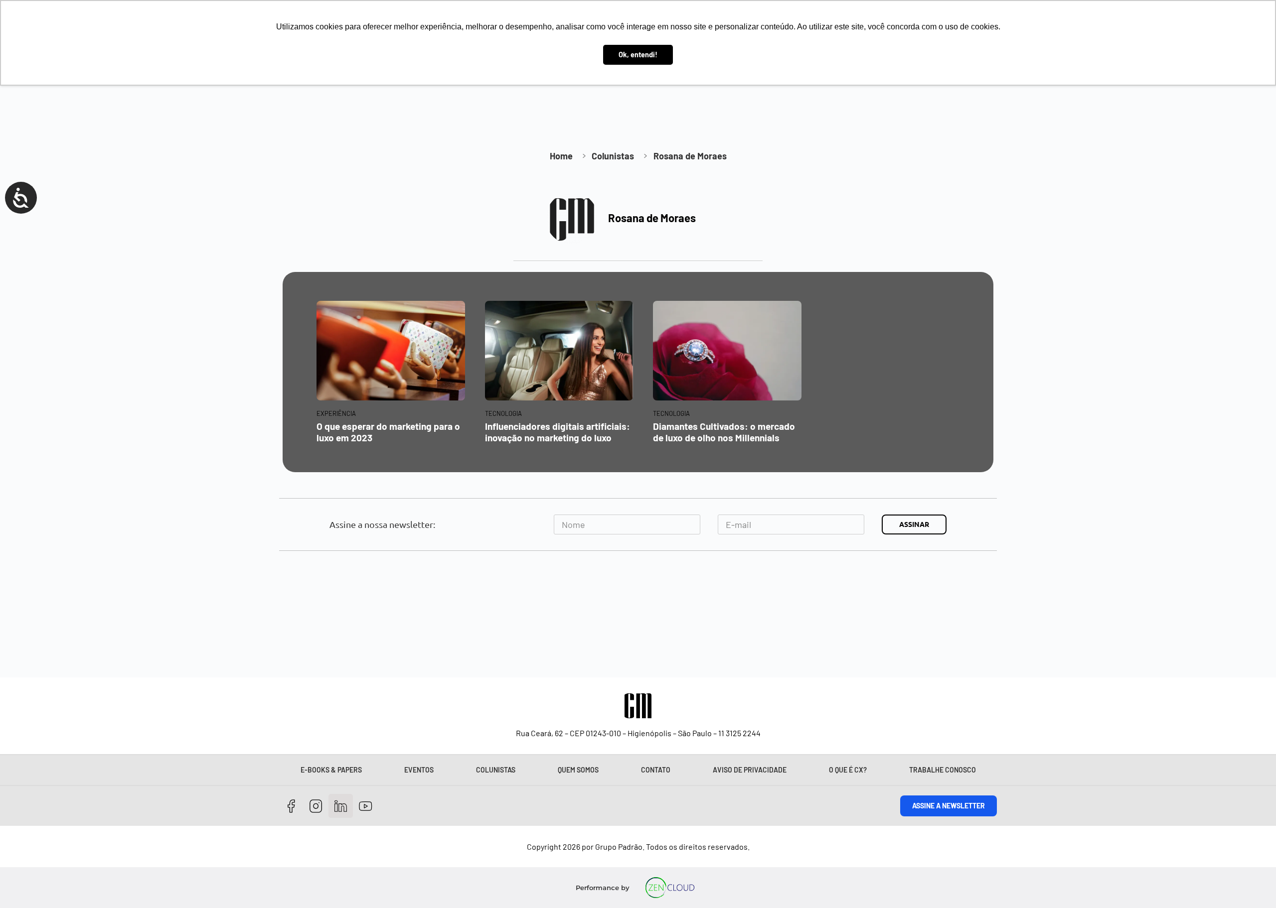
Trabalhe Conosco (942, 770)
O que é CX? (848, 770)
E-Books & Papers (331, 770)
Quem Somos (578, 770)
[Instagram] (316, 806)
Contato (655, 770)
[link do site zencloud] (670, 887)
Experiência (336, 413)
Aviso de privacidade (750, 770)
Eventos (419, 770)
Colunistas (495, 770)
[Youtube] (365, 806)
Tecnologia (503, 413)
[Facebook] (291, 806)
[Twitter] (340, 806)
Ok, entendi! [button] (638, 54)
